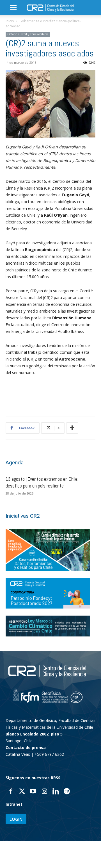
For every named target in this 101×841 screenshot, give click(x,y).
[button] (13, 7)
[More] (72, 428)
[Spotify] (67, 792)
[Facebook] (10, 792)
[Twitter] (22, 792)
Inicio (10, 21)
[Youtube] (33, 792)
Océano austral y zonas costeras (27, 34)
